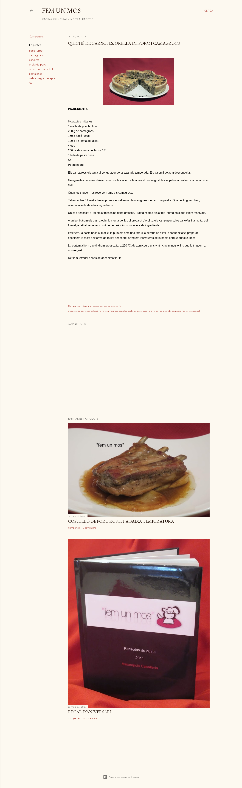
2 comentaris (89, 527)
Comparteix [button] (36, 36)
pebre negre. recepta (42, 78)
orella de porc (37, 64)
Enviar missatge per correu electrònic (102, 306)
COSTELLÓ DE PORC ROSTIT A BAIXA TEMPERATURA (121, 521)
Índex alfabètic (81, 19)
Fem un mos (61, 10)
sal (30, 83)
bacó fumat (36, 50)
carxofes (34, 60)
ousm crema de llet (41, 69)
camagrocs (36, 55)
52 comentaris (90, 718)
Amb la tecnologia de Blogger (124, 777)
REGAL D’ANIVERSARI (89, 712)
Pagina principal (54, 19)
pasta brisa (35, 73)
